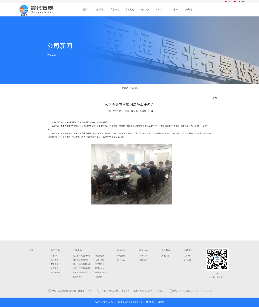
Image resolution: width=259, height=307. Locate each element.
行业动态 (121, 260)
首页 (31, 250)
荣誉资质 (54, 264)
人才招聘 (166, 250)
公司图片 (54, 268)
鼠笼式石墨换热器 (80, 273)
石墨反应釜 (77, 277)
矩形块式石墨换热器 (81, 268)
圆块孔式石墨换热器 (81, 264)
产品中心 (77, 250)
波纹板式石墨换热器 (81, 256)
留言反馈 (187, 260)
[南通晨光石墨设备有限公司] (36, 10)
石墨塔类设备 (100, 273)
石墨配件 (99, 277)
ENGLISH (241, 1)
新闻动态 (121, 250)
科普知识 (143, 256)
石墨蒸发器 (100, 264)
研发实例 (143, 260)
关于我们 (55, 250)
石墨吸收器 (100, 256)
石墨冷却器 (100, 260)
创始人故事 (55, 273)
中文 (229, 1)
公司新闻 (121, 256)
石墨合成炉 (100, 268)
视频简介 (54, 260)
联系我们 (188, 250)
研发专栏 (144, 250)
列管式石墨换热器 (80, 260)
